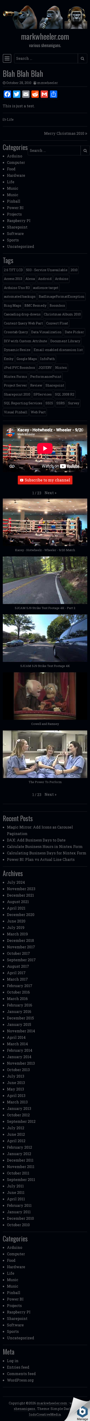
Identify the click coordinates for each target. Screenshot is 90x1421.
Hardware (16, 175)
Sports (13, 239)
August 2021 (18, 901)
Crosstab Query (16, 332)
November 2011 (20, 1166)
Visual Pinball (15, 412)
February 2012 (19, 1147)
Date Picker (74, 332)
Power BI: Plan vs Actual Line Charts (41, 859)
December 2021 (20, 895)
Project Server (15, 385)
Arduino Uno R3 (17, 287)
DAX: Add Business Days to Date (36, 840)
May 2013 (15, 1089)
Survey (73, 403)
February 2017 (19, 985)
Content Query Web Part (23, 323)
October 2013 (18, 1069)
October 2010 (18, 1224)
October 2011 (18, 1173)
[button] (50, 493)
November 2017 (21, 946)
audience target (45, 287)
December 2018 (20, 940)
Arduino (14, 155)
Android (45, 278)
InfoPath (47, 359)
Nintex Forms (15, 376)
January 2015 (19, 1024)
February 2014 (19, 1050)
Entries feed (18, 1367)
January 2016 (19, 1011)
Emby (8, 359)
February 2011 (19, 1205)
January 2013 (19, 1108)
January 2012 (19, 1153)
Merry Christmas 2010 (64, 133)
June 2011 (15, 1192)
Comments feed (21, 1373)
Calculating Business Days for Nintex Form (46, 852)
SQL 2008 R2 (64, 394)
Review (36, 385)
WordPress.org (20, 1380)
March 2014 (17, 1043)
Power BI (15, 207)
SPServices (42, 394)
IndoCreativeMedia (45, 1414)
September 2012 (21, 1121)
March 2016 (17, 998)
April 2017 (16, 972)
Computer (16, 162)
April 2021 (16, 908)
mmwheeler (47, 83)
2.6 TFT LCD (13, 270)
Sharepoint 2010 (17, 394)
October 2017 (18, 953)
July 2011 (15, 1186)
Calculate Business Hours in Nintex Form (45, 846)
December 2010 (20, 1218)
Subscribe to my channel (47, 480)
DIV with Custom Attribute (25, 341)
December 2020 (20, 914)
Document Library (65, 341)
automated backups (20, 296)
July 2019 (15, 927)
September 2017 (21, 959)
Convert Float (57, 323)
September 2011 (21, 1179)
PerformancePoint (45, 376)
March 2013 (17, 1102)
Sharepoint (17, 227)
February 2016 (19, 1005)
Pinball (13, 201)
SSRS (60, 403)
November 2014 (21, 1030)
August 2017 (18, 966)
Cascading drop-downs (22, 314)
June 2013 (16, 1082)
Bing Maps (12, 305)
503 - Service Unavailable (46, 270)
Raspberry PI (18, 220)
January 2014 (19, 1056)
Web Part (38, 412)
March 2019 (17, 933)
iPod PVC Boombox (19, 367)
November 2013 (21, 1063)
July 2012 (15, 1127)
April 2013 (16, 1095)
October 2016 (18, 992)
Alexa (30, 278)
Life (10, 119)
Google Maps (27, 359)
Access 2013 (13, 278)
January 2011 (19, 1211)
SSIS (49, 403)
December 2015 (20, 1017)
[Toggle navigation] (7, 58)
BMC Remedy (35, 305)
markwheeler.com (45, 36)
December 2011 (20, 1160)
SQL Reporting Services (23, 403)
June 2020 (16, 921)
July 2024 (16, 882)
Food (11, 168)
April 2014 (16, 1037)
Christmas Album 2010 (62, 314)
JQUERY (45, 367)
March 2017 (17, 979)
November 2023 (21, 888)
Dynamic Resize (17, 350)
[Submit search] (82, 58)
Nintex (61, 367)
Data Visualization (46, 332)
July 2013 (15, 1076)
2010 (74, 270)
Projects (14, 214)
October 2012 (18, 1114)
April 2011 (16, 1198)
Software (15, 233)
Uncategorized (20, 246)
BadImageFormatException (61, 296)
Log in (12, 1360)
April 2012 (16, 1140)
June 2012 (16, 1134)
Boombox (57, 305)
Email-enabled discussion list (58, 350)
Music (12, 188)
